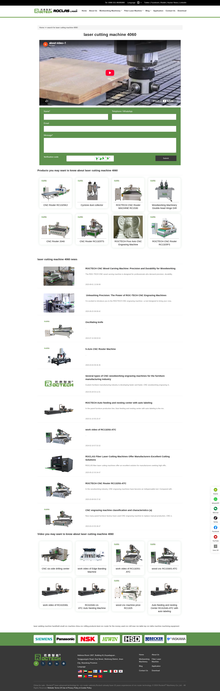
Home (84, 11)
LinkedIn (183, 3)
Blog (148, 11)
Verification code (51, 157)
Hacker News (172, 3)
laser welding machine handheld (47, 626)
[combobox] (138, 3)
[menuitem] (83, 11)
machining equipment (170, 626)
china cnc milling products (85, 626)
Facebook (155, 3)
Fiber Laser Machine (133, 11)
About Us (93, 11)
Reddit (163, 3)
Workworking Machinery (110, 11)
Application (158, 11)
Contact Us (170, 11)
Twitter (146, 3)
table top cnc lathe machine (150, 626)
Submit (166, 158)
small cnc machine (67, 626)
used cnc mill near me (130, 626)
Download (182, 11)
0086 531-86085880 (116, 3)
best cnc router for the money (109, 626)
